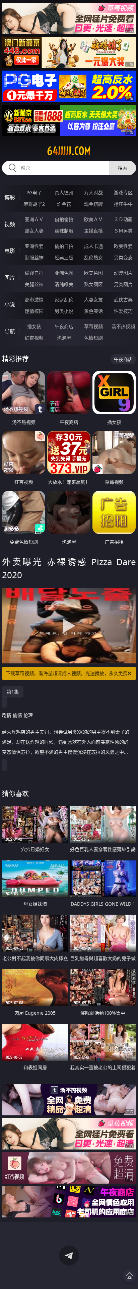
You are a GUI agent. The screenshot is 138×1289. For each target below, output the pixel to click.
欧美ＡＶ (93, 219)
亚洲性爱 (34, 246)
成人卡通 (93, 246)
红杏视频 (34, 338)
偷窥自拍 (34, 273)
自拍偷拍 (64, 219)
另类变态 (123, 257)
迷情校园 (34, 311)
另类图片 (123, 284)
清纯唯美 (64, 284)
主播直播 (93, 230)
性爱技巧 (123, 311)
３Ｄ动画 (123, 219)
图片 (9, 277)
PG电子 (34, 192)
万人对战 (93, 192)
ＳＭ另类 (123, 230)
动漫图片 (123, 273)
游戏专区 (123, 192)
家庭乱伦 (64, 299)
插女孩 (34, 326)
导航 (9, 331)
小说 (9, 304)
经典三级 (64, 257)
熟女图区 (93, 284)
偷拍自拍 (64, 246)
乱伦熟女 (93, 257)
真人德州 (64, 192)
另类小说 (64, 311)
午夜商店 (64, 326)
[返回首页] (129, 1275)
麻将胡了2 (34, 204)
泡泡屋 (64, 338)
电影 (9, 251)
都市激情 (34, 299)
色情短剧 (93, 338)
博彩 (9, 197)
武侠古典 (123, 299)
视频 (9, 224)
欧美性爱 (123, 246)
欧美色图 (93, 273)
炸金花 (64, 204)
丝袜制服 (64, 230)
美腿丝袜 (34, 284)
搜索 (122, 168)
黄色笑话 (93, 311)
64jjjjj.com (69, 151)
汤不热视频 (123, 326)
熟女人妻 (34, 230)
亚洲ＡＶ (34, 219)
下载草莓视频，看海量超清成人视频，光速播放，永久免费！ (69, 673)
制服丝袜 (34, 257)
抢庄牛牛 (123, 204)
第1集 (13, 691)
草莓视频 (93, 326)
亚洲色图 (64, 273)
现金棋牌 (93, 204)
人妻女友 (93, 299)
